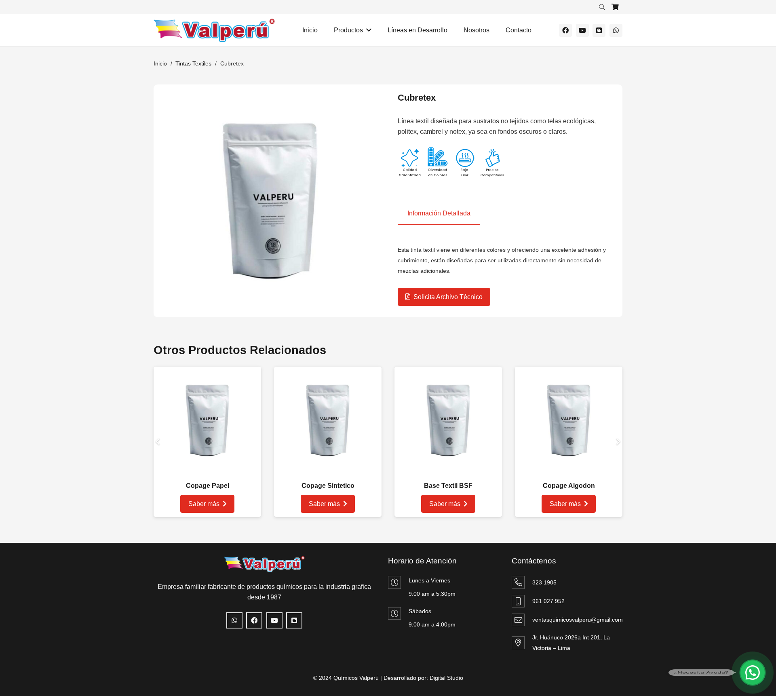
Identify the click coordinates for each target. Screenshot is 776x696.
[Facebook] (565, 30)
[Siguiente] (617, 441)
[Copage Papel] (207, 375)
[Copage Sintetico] (327, 375)
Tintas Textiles (193, 63)
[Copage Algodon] (568, 375)
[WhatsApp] (615, 30)
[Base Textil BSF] (448, 375)
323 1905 (544, 582)
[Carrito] (615, 7)
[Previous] (158, 441)
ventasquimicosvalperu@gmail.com (577, 619)
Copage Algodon (569, 485)
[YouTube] (582, 30)
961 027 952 (548, 601)
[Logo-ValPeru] (214, 30)
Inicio (160, 63)
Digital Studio (446, 678)
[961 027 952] (522, 601)
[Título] (599, 30)
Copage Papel (207, 485)
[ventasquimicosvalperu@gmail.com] (522, 620)
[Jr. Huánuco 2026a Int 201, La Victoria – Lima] (522, 642)
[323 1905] (522, 582)
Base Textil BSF (448, 485)
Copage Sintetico (328, 485)
